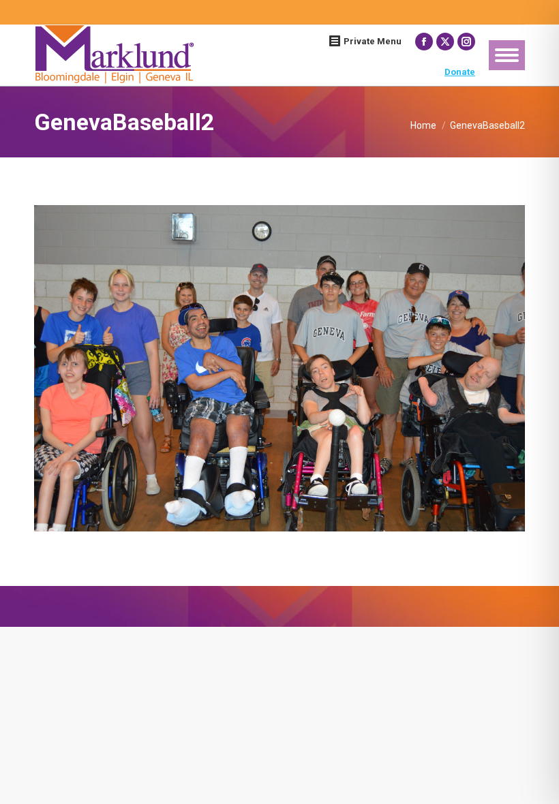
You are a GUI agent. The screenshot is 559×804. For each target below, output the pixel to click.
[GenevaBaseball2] (279, 368)
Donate (459, 72)
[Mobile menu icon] (507, 55)
